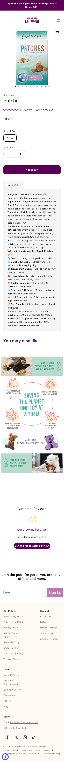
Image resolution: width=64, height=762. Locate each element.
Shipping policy (10, 753)
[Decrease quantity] (8, 154)
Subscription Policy (13, 653)
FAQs (43, 622)
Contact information (30, 753)
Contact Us (46, 616)
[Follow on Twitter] (16, 737)
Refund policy (9, 750)
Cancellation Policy (13, 622)
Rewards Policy (11, 642)
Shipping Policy (11, 647)
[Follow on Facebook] (7, 737)
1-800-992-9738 (18, 727)
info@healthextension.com (24, 722)
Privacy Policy (10, 627)
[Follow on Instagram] (25, 737)
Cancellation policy (51, 753)
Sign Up (54, 592)
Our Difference (11, 674)
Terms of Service (11, 659)
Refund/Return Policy (11, 635)
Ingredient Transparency (10, 682)
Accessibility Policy (13, 616)
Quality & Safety (12, 689)
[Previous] (4, 5)
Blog (5, 706)
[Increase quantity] (20, 154)
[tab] (13, 185)
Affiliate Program (49, 638)
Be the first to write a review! (32, 545)
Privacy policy (26, 750)
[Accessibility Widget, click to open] (5, 756)
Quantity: (8, 147)
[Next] (60, 5)
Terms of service (43, 750)
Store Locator (47, 633)
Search (7, 700)
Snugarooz (9, 95)
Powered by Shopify (37, 746)
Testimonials (9, 695)
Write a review (44, 110)
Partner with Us (48, 627)
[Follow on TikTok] (33, 737)
